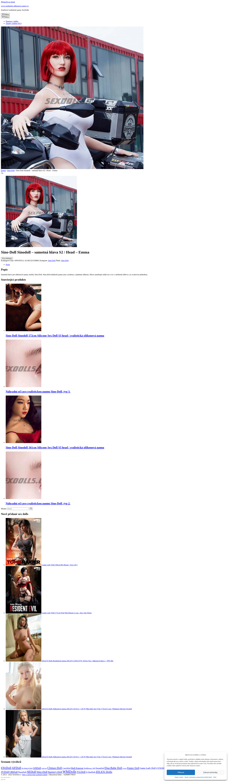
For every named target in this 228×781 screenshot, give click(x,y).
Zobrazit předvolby (210, 772)
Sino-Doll (10, 171)
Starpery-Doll (55, 771)
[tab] (116, 265)
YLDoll (81, 771)
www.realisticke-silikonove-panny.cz (15, 6)
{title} (214, 777)
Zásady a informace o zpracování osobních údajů (198, 777)
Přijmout (181, 772)
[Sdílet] (4, 777)
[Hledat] (31, 508)
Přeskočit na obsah (8, 2)
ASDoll (37, 768)
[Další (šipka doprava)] (4, 779)
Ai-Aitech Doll (27, 768)
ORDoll (13, 771)
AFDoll (16, 768)
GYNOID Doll (162, 768)
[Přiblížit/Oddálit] (9, 777)
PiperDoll (22, 772)
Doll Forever (77, 768)
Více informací (7, 258)
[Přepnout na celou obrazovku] (7, 777)
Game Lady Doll (148, 768)
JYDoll (5, 771)
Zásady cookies (179, 777)
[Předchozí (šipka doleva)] (2, 779)
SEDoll (31, 772)
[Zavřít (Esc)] (2, 777)
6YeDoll (6, 768)
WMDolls (69, 772)
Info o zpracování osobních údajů (34, 775)
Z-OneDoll (90, 772)
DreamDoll (100, 768)
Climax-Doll (54, 767)
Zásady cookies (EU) (14, 23)
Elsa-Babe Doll (113, 767)
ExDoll (125, 768)
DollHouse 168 (89, 768)
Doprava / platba (12, 21)
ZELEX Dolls (104, 771)
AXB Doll (44, 768)
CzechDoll (66, 768)
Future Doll (133, 768)
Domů (3, 171)
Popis (8, 265)
